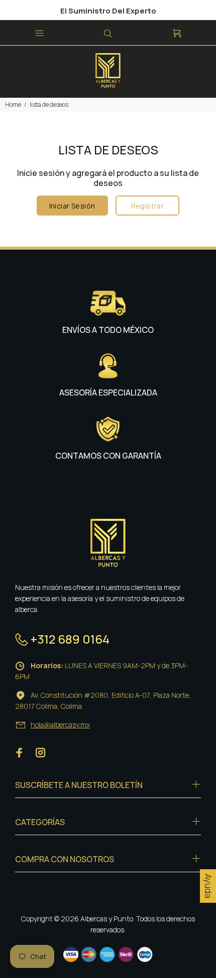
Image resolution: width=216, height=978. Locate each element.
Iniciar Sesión (72, 206)
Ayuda (208, 886)
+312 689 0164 (70, 639)
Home (13, 104)
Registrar (147, 206)
